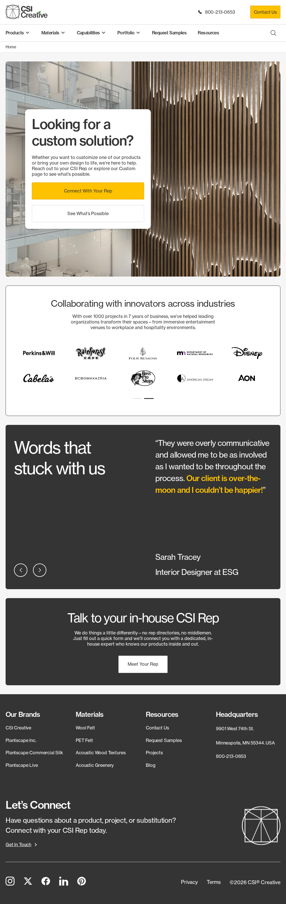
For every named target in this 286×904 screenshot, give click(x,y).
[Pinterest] (81, 882)
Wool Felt (85, 728)
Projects (154, 752)
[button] (88, 190)
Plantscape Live (22, 765)
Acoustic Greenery (95, 765)
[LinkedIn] (63, 882)
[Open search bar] (273, 32)
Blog (150, 765)
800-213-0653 (219, 12)
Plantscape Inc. (21, 740)
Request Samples (164, 740)
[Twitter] (27, 882)
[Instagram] (10, 882)
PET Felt (84, 740)
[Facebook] (45, 882)
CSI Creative (18, 728)
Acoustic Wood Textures (100, 752)
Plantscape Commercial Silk (34, 752)
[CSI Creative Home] (26, 11)
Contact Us (265, 12)
